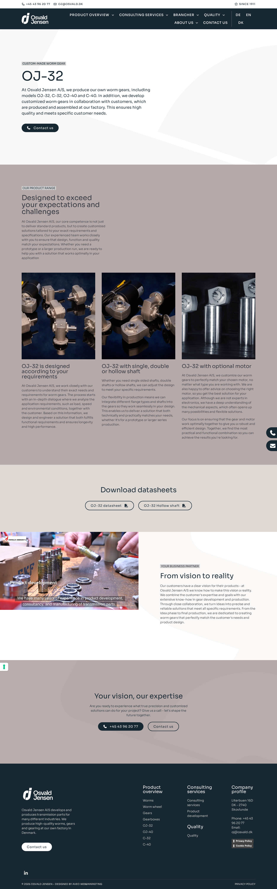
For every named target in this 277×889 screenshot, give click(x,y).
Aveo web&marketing (87, 884)
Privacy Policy (244, 840)
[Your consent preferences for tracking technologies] (4, 667)
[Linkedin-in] (26, 873)
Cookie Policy (244, 845)
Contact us (215, 23)
